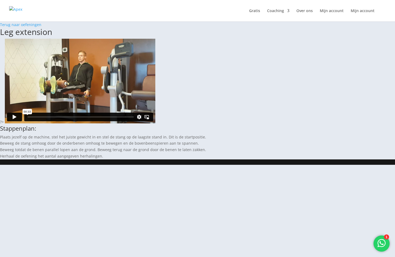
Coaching (275, 11)
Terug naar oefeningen (20, 24)
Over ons (304, 11)
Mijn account (332, 11)
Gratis (254, 11)
